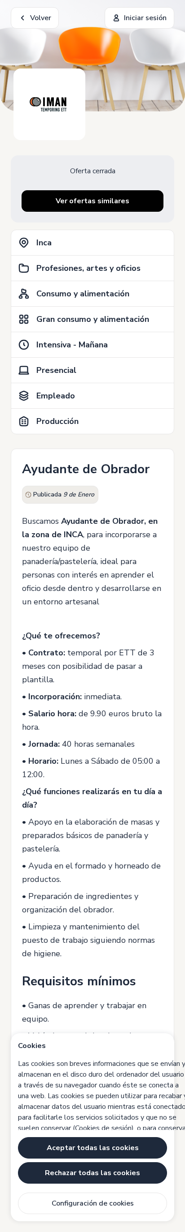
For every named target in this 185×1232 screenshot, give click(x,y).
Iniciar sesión (145, 18)
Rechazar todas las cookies (92, 1173)
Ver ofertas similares (92, 201)
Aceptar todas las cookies (93, 1148)
